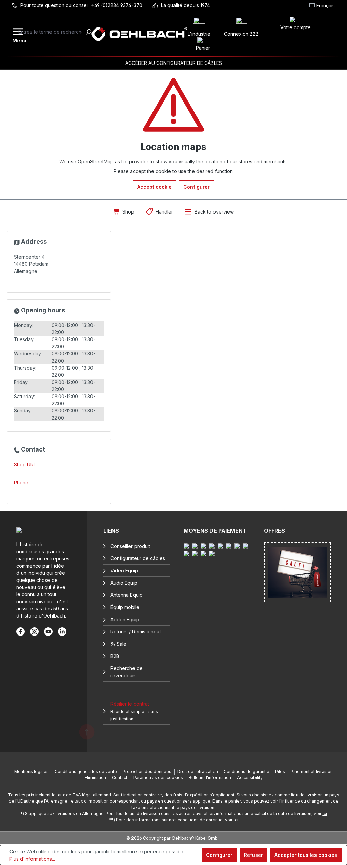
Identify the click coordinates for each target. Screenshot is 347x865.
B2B (114, 656)
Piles (280, 771)
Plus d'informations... (32, 859)
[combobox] (51, 32)
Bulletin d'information (210, 777)
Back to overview (214, 212)
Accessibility (250, 777)
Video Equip (124, 570)
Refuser (253, 855)
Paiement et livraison (312, 771)
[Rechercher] (88, 32)
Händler (164, 212)
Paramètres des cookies (158, 777)
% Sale (118, 644)
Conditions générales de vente (86, 771)
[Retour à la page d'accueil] (139, 34)
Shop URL (25, 464)
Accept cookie (154, 187)
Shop (128, 212)
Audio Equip (123, 583)
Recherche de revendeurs (126, 671)
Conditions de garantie (246, 771)
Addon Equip (124, 619)
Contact (119, 777)
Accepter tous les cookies (305, 855)
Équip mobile (124, 607)
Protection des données (147, 771)
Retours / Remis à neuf (135, 631)
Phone (21, 482)
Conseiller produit (130, 546)
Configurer (196, 187)
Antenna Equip (126, 595)
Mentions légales (31, 771)
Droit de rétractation (197, 771)
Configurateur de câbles (137, 558)
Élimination (95, 777)
